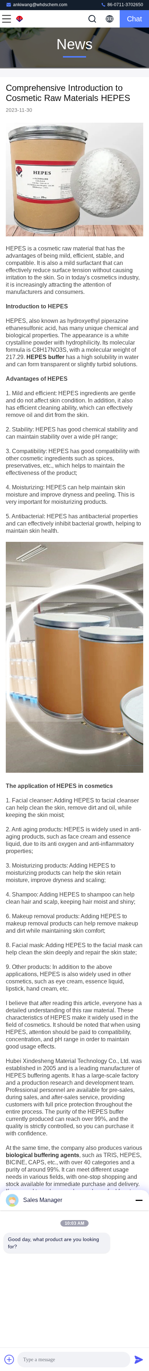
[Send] (139, 1359)
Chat (134, 19)
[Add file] (9, 1359)
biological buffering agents (42, 1155)
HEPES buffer (45, 357)
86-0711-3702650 (124, 4)
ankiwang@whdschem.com (40, 4)
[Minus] (139, 1200)
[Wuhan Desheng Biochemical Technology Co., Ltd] (30, 19)
